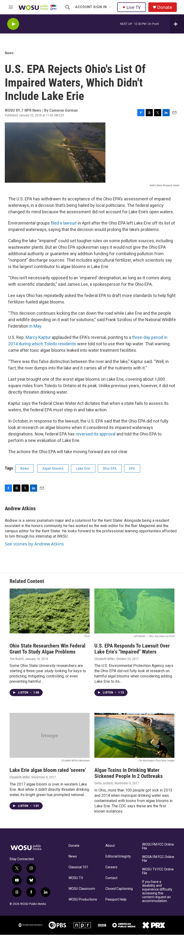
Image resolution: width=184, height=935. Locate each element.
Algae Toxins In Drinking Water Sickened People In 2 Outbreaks (128, 773)
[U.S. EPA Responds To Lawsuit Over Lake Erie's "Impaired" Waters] (134, 610)
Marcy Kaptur (38, 337)
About (110, 845)
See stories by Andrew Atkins (34, 544)
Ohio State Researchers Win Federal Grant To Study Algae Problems (48, 649)
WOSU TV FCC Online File (158, 871)
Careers (111, 867)
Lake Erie (83, 468)
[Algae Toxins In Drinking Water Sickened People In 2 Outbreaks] (134, 735)
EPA (132, 468)
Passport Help (115, 899)
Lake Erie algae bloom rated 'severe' (48, 770)
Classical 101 (78, 867)
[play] (13, 24)
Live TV (133, 7)
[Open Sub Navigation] (110, 7)
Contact (111, 878)
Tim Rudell (16, 659)
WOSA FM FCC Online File (158, 859)
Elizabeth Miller (104, 659)
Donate (164, 7)
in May (35, 326)
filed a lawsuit (64, 223)
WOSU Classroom (82, 889)
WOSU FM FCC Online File (158, 846)
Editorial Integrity (118, 856)
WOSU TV (76, 878)
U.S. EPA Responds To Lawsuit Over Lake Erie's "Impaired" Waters (132, 649)
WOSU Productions (83, 899)
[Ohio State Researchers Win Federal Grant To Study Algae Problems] (50, 610)
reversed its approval (95, 433)
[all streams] (177, 23)
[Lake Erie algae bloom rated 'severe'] (50, 735)
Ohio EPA (110, 468)
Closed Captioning (119, 889)
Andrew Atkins (20, 509)
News (9, 52)
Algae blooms (52, 468)
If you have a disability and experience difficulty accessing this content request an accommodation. (157, 891)
